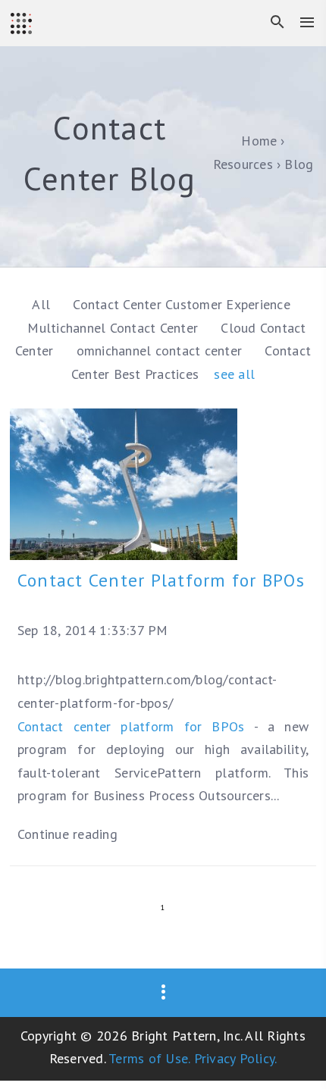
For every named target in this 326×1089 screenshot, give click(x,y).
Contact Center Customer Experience (181, 304)
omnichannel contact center (161, 350)
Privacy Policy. (235, 1058)
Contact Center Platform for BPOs (161, 580)
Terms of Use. (149, 1058)
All (41, 304)
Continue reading (67, 834)
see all (234, 374)
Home (259, 140)
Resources (243, 164)
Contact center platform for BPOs (131, 726)
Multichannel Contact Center (114, 327)
